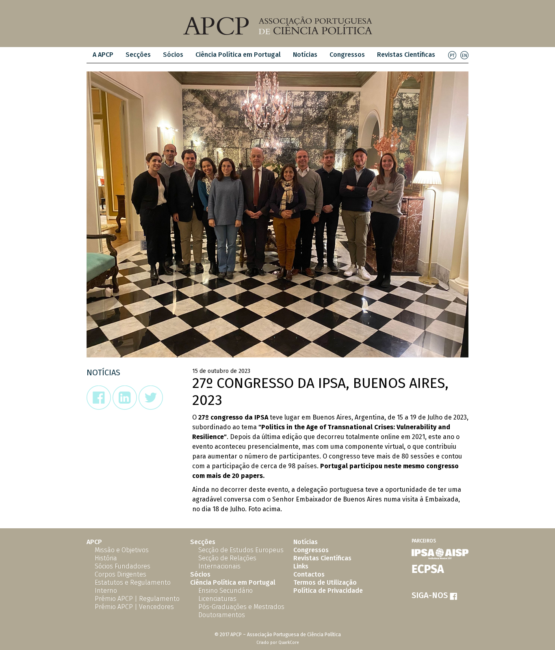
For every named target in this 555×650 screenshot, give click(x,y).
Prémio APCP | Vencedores (134, 607)
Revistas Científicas (406, 54)
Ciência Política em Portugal (238, 54)
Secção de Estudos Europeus (241, 550)
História (106, 558)
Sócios (173, 54)
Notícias (305, 54)
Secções (202, 542)
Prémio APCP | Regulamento (137, 599)
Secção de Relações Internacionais (227, 562)
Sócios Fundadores (122, 566)
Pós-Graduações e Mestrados (241, 607)
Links (300, 566)
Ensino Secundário (225, 590)
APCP (94, 542)
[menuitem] (103, 55)
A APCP (103, 54)
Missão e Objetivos (122, 550)
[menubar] (264, 55)
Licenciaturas (217, 599)
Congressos (347, 54)
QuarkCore (288, 642)
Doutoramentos (221, 615)
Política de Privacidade (328, 590)
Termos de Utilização (325, 582)
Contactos (309, 574)
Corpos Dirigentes (120, 574)
